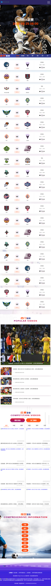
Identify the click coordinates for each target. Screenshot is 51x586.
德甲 (32, 55)
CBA (20, 565)
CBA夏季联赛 (46, 566)
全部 (6, 425)
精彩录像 (17, 420)
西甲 (42, 55)
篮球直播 (17, 55)
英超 (37, 55)
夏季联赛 (39, 566)
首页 (7, 566)
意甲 (25, 546)
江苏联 (25, 550)
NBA (11, 565)
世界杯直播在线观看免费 (37, 572)
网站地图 (16, 583)
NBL (42, 86)
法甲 (47, 55)
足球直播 (22, 55)
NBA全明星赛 (33, 566)
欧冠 (25, 543)
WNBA (42, 62)
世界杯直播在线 (22, 572)
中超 (27, 55)
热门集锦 (33, 420)
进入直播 (25, 43)
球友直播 (15, 572)
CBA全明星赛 (25, 566)
